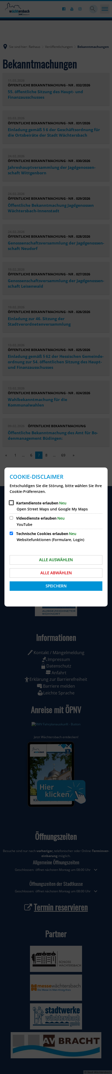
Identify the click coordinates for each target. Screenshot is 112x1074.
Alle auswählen (56, 559)
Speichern (56, 585)
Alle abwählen (56, 572)
